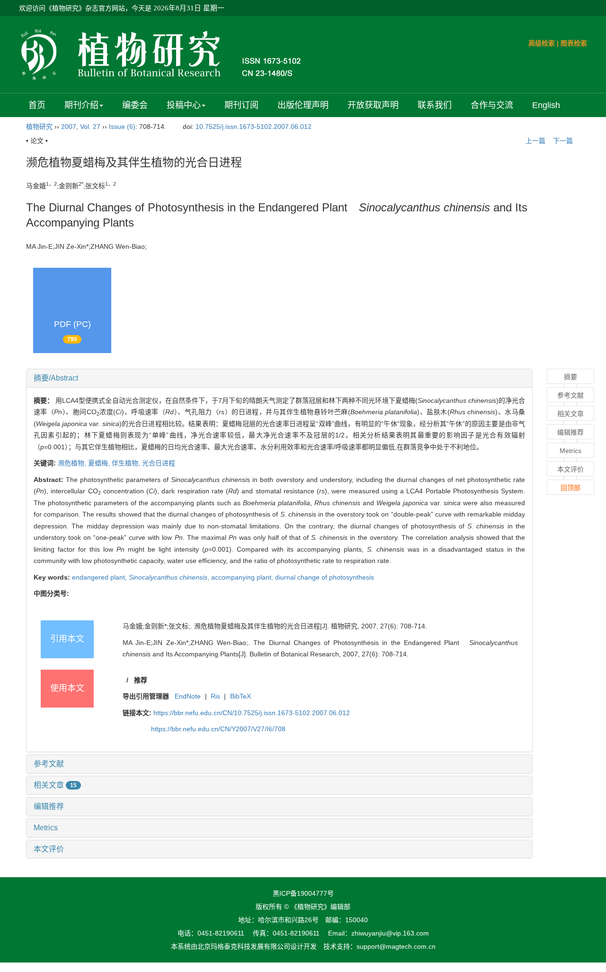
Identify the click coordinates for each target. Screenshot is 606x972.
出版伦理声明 (303, 105)
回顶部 (570, 487)
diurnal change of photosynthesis (324, 577)
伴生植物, (127, 463)
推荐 (140, 680)
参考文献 (49, 764)
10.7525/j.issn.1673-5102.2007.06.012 (254, 126)
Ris (215, 696)
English (546, 105)
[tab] (279, 378)
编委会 (135, 105)
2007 (68, 126)
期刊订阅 (241, 105)
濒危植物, (73, 463)
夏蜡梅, (100, 463)
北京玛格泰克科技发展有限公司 (243, 946)
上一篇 (534, 141)
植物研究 (39, 126)
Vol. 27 (90, 126)
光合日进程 (158, 463)
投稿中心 (184, 105)
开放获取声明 (373, 105)
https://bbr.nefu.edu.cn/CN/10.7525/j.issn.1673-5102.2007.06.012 (251, 713)
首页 (36, 105)
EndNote (188, 696)
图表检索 (574, 43)
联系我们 (435, 105)
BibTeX (240, 696)
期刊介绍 (81, 105)
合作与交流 (492, 105)
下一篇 (564, 141)
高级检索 (541, 43)
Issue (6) (122, 126)
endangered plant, (100, 577)
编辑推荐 (49, 806)
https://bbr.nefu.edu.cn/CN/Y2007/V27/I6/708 (218, 729)
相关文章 (55, 785)
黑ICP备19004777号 (303, 893)
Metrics (46, 828)
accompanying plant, (243, 577)
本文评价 (49, 849)
